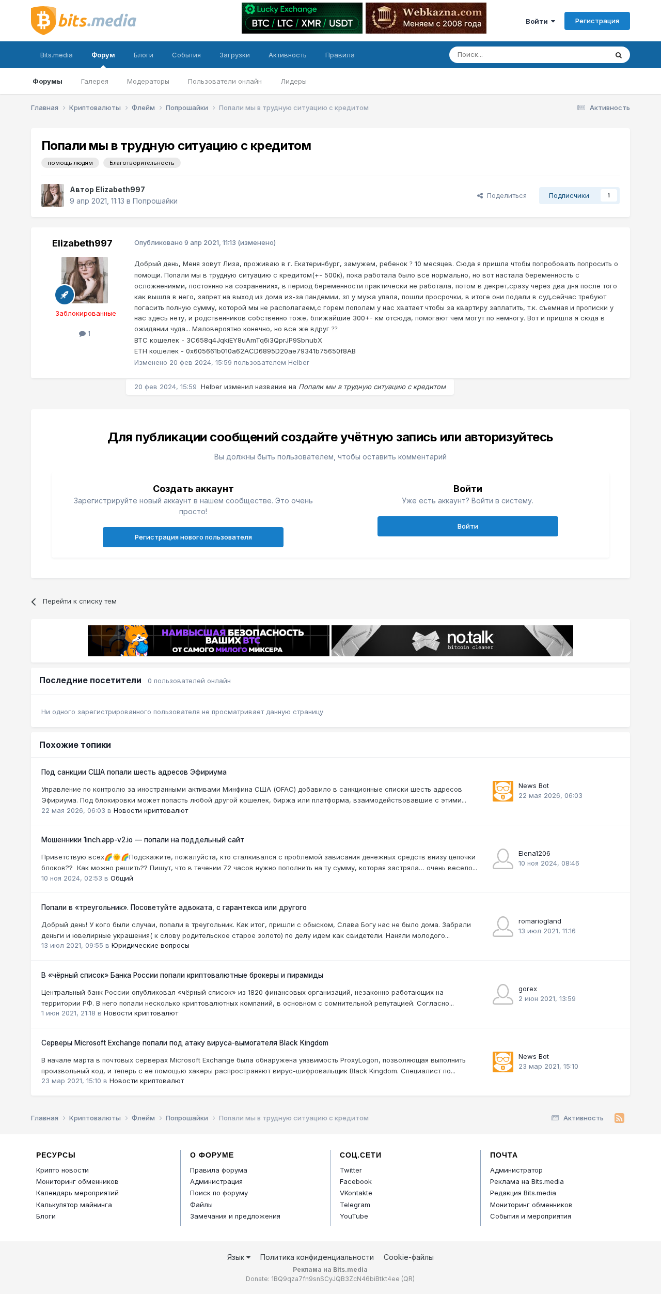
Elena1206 (534, 853)
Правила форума (218, 1170)
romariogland (539, 921)
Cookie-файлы (409, 1257)
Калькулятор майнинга (74, 1204)
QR (408, 1279)
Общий (122, 878)
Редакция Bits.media (523, 1193)
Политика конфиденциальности (317, 1257)
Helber (211, 386)
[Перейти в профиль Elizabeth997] (52, 195)
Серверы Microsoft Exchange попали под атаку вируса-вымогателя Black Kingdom (184, 1043)
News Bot (533, 785)
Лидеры (293, 81)
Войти (538, 21)
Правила (340, 55)
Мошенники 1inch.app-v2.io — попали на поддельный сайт (142, 840)
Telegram (355, 1204)
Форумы (47, 81)
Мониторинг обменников (77, 1181)
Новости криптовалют (151, 810)
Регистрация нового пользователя (193, 537)
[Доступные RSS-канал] (619, 1118)
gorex (527, 988)
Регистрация (597, 21)
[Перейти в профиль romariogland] (503, 926)
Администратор (516, 1170)
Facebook (356, 1181)
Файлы (201, 1204)
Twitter (351, 1170)
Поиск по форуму (219, 1193)
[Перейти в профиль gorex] (503, 994)
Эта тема (579, 54)
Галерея (94, 81)
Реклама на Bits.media (527, 1181)
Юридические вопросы (151, 945)
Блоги (143, 55)
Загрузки (234, 55)
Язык (236, 1257)
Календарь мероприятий (77, 1193)
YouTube (354, 1216)
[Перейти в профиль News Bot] (503, 791)
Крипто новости (62, 1170)
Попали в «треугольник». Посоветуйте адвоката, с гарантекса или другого (174, 907)
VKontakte (356, 1193)
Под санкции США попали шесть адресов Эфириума (134, 772)
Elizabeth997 (120, 189)
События (186, 55)
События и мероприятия (530, 1216)
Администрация (216, 1181)
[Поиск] (618, 55)
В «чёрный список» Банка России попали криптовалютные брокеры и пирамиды (182, 975)
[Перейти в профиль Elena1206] (503, 859)
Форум (103, 55)
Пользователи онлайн (225, 81)
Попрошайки (155, 200)
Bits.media (56, 55)
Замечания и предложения (235, 1216)
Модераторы (148, 81)
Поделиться (505, 195)
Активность (288, 55)
